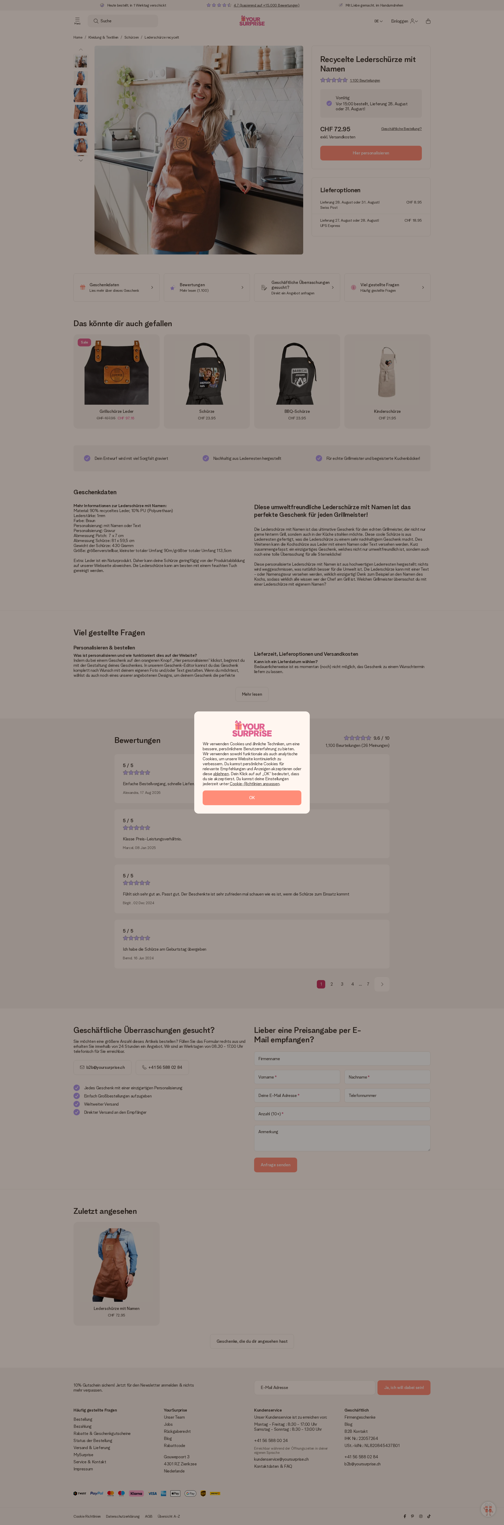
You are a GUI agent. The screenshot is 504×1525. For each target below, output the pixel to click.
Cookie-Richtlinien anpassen (254, 783)
